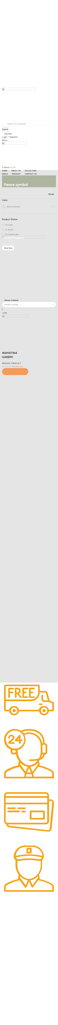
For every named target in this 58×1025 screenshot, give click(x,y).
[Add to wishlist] (20, 347)
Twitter (6, 1020)
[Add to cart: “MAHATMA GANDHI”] (15, 371)
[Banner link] (29, 267)
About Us (7, 912)
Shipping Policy (10, 921)
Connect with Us (12, 1006)
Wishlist (6, 990)
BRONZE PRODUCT (11, 363)
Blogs (5, 999)
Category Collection (15, 942)
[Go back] (7, 178)
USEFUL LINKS (10, 976)
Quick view (12, 347)
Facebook (7, 1011)
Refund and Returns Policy (15, 925)
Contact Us (8, 934)
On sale (9, 225)
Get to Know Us (12, 907)
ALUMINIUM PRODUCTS (14, 960)
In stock (9, 229)
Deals (5, 985)
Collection (8, 981)
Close (51, 194)
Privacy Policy (9, 916)
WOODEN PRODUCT (12, 969)
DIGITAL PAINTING (11, 955)
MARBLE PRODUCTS (12, 951)
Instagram (7, 1015)
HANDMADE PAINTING (13, 946)
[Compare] (5, 347)
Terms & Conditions (12, 930)
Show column (11, 300)
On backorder (12, 234)
